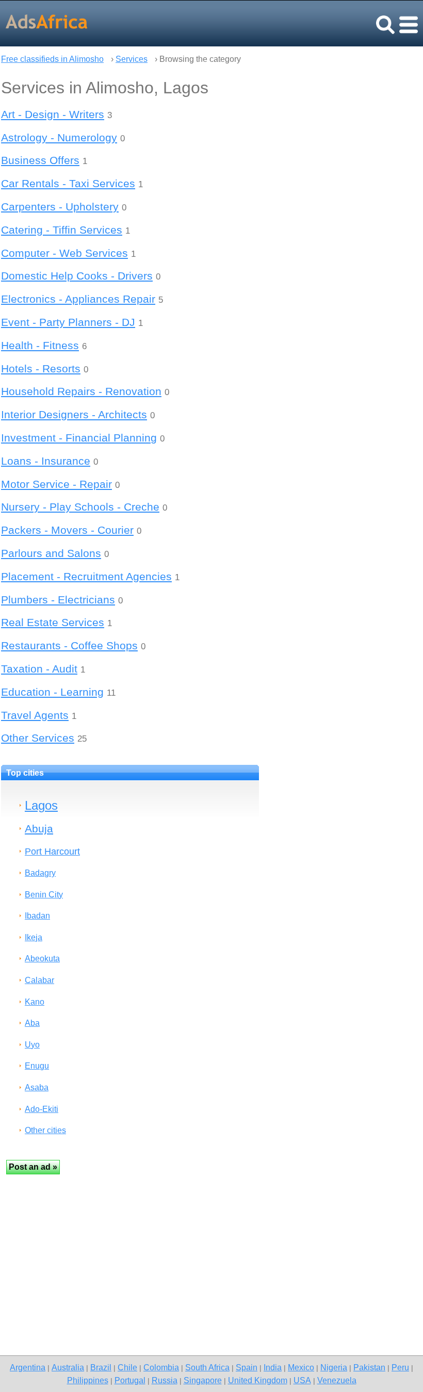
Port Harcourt (52, 851)
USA (302, 1380)
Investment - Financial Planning (79, 438)
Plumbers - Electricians (58, 599)
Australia (68, 1367)
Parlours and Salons (51, 553)
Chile (127, 1367)
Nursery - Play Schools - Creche (80, 507)
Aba (32, 1023)
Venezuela (336, 1380)
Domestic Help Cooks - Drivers (77, 276)
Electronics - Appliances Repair (78, 299)
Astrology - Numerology (59, 137)
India (273, 1367)
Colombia (161, 1367)
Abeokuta (42, 958)
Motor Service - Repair (56, 484)
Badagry (40, 873)
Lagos (41, 805)
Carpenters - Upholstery (60, 206)
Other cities (45, 1130)
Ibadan (37, 915)
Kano (34, 1001)
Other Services (37, 738)
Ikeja (33, 937)
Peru (400, 1367)
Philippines (87, 1380)
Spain (246, 1367)
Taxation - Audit (39, 669)
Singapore (203, 1380)
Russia (164, 1380)
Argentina (27, 1367)
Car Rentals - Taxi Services (68, 183)
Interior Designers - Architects (74, 414)
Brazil (100, 1367)
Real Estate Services (52, 622)
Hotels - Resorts (40, 368)
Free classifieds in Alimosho (52, 59)
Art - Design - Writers (52, 114)
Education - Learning (52, 692)
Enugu (37, 1065)
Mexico (301, 1367)
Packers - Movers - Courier (67, 530)
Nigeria (333, 1367)
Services (132, 59)
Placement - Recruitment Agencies (86, 576)
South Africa (207, 1367)
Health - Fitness (40, 345)
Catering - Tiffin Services (61, 230)
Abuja (39, 828)
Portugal (130, 1380)
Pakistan (369, 1367)
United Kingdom (257, 1380)
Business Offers (40, 160)
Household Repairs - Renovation (81, 391)
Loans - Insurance (45, 461)
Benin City (44, 894)
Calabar (39, 980)
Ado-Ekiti (41, 1109)
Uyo (32, 1044)
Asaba (36, 1087)
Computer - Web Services (64, 253)
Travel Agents (35, 715)
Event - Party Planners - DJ (68, 322)
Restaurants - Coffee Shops (69, 645)
